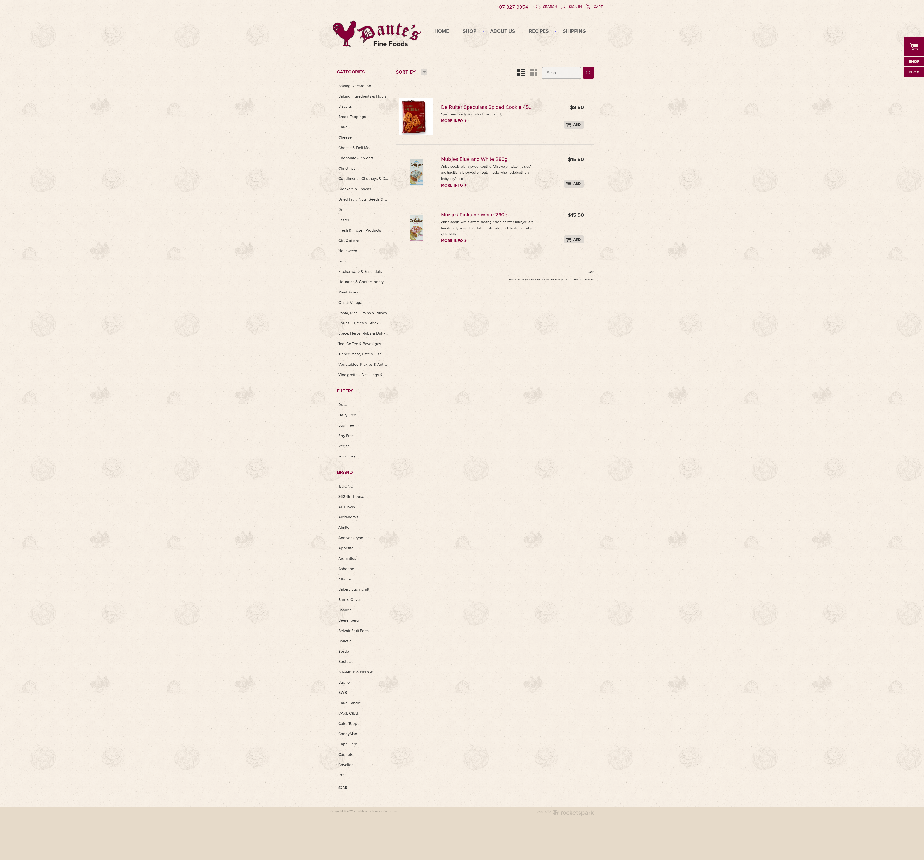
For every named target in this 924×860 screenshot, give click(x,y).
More (342, 787)
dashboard (363, 811)
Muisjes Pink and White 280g (474, 215)
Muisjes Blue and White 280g (474, 159)
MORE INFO (454, 120)
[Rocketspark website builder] (565, 813)
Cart (598, 6)
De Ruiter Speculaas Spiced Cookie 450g (487, 107)
